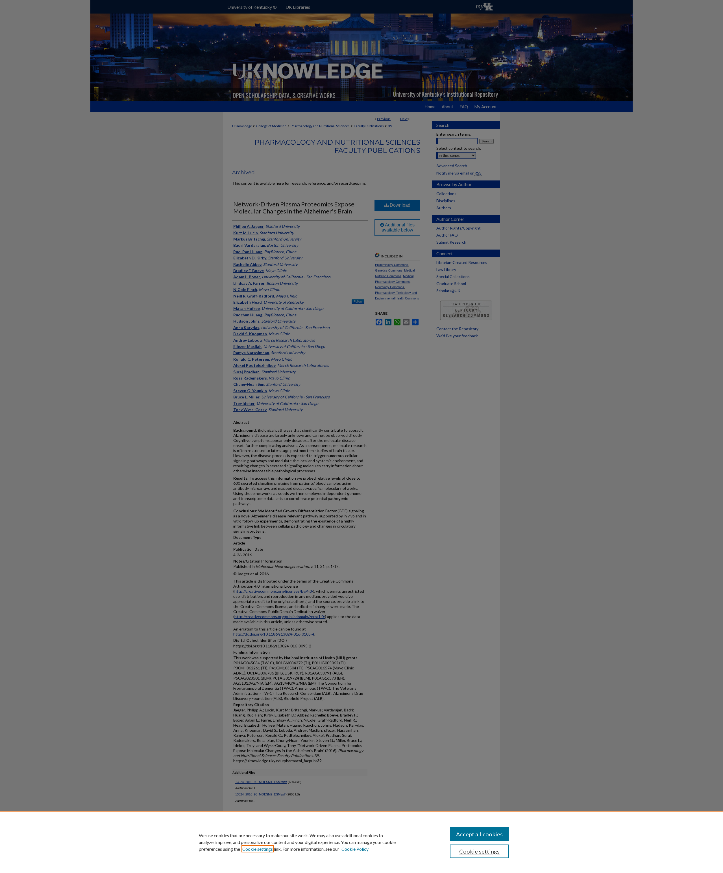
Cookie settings (257, 849)
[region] (361, 842)
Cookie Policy (355, 849)
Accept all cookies (479, 834)
